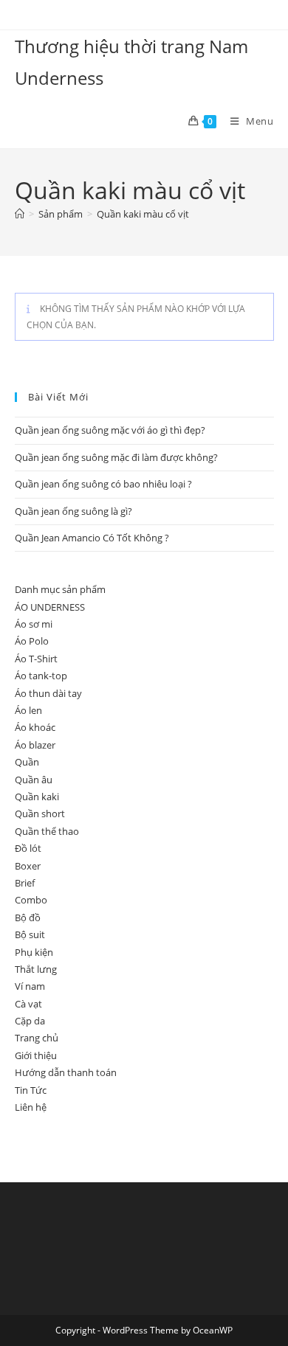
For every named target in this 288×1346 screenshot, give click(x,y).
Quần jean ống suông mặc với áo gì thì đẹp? (110, 430)
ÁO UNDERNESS (50, 607)
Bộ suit (30, 934)
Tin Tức (31, 1090)
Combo (31, 899)
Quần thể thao (47, 831)
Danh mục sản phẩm (60, 589)
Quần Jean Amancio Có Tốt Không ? (92, 537)
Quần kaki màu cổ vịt (143, 214)
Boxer (28, 866)
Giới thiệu (36, 1055)
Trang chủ (36, 1037)
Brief (25, 882)
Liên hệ (31, 1107)
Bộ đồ (28, 917)
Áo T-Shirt (36, 658)
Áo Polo (32, 641)
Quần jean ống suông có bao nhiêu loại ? (103, 483)
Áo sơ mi (33, 624)
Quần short (40, 813)
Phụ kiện (34, 952)
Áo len (28, 710)
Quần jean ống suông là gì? (73, 511)
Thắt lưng (36, 969)
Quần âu (33, 779)
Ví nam (30, 986)
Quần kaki (37, 796)
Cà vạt (28, 1003)
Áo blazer (35, 745)
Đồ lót (28, 848)
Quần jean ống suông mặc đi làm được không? (116, 457)
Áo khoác (35, 727)
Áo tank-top (41, 675)
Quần (27, 762)
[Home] (19, 214)
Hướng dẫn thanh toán (66, 1072)
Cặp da (30, 1020)
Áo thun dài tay (48, 693)
